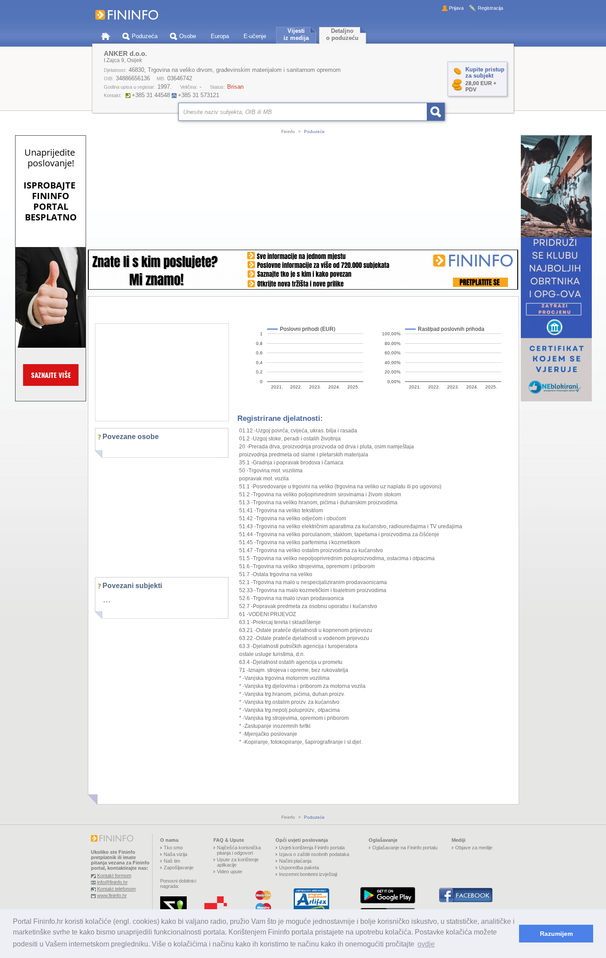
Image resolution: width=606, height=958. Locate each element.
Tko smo (173, 847)
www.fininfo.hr (112, 895)
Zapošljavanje (178, 867)
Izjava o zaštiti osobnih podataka (314, 854)
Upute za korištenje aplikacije (238, 862)
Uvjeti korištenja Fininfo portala (312, 847)
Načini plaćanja (295, 861)
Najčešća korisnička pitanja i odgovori (239, 850)
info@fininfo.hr (112, 882)
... (107, 599)
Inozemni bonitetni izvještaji (308, 874)
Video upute (229, 871)
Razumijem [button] (556, 933)
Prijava (456, 8)
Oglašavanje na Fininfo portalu (404, 847)
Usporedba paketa (299, 867)
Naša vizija (175, 854)
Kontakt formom (114, 875)
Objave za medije (473, 847)
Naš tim (172, 861)
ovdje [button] (426, 944)
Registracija (490, 8)
